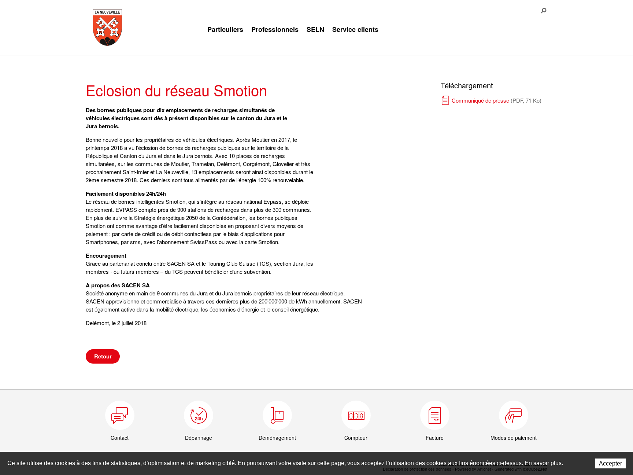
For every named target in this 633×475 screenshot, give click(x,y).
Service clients (355, 29)
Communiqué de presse (496, 100)
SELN (315, 29)
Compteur (355, 437)
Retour (103, 356)
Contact (120, 437)
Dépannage (198, 437)
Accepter (610, 463)
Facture (435, 437)
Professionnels (275, 29)
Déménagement (277, 437)
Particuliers (225, 29)
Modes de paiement (514, 437)
